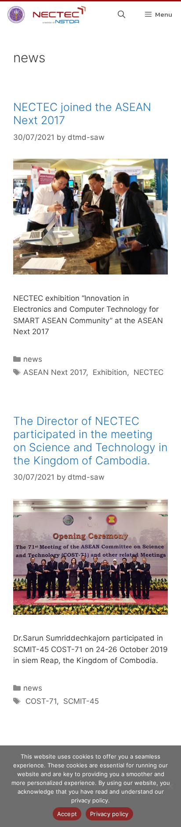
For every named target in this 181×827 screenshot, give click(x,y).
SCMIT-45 (80, 701)
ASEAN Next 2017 (54, 372)
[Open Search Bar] (121, 14)
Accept (67, 813)
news (32, 359)
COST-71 (40, 701)
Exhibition (108, 372)
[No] (170, 786)
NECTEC (147, 372)
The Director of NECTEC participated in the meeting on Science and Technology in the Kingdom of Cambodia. (90, 440)
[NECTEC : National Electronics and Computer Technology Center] (45, 14)
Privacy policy (109, 813)
